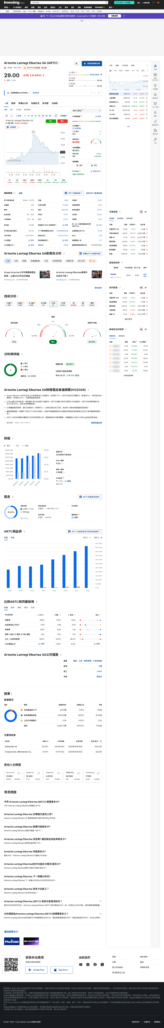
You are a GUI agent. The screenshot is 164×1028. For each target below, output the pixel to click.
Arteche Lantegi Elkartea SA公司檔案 (31, 655)
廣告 (142, 962)
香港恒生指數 (114, 94)
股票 (7, 11)
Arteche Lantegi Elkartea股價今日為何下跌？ (72, 274)
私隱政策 (147, 1022)
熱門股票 (113, 287)
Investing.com (61, 280)
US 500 (112, 114)
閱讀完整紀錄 (96, 423)
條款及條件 (136, 1022)
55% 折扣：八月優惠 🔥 (124, 2)
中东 (82, 11)
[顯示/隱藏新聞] (56, 115)
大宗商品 (125, 65)
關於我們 (143, 957)
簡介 (11, 110)
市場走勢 (113, 211)
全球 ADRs (56, 11)
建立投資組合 (117, 967)
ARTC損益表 (13, 531)
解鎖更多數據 (94, 75)
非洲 (93, 11)
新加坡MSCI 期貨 (115, 102)
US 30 (111, 110)
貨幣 (110, 65)
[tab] (9, 304)
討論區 (55, 103)
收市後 (48, 11)
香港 (24, 11)
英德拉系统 (70, 773)
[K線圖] (6, 115)
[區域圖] (11, 115)
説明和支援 (144, 967)
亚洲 (88, 11)
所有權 (18, 110)
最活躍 (111, 218)
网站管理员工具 (118, 972)
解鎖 (42, 644)
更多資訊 (36, 93)
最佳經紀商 (114, 262)
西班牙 (99, 676)
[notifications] (153, 2)
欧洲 (77, 11)
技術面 (45, 103)
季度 (12, 537)
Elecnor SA (10, 773)
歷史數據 (27, 110)
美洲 (72, 11)
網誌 (114, 957)
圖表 (13, 103)
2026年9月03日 (62, 231)
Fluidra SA (30, 773)
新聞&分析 (23, 103)
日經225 (112, 106)
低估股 (99, 11)
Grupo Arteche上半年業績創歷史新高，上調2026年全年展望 (20, 274)
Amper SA (49, 773)
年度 (6, 537)
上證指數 (112, 98)
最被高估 (122, 336)
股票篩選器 (88, 7)
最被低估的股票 (116, 329)
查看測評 (144, 275)
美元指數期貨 (114, 118)
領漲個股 (120, 218)
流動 (114, 962)
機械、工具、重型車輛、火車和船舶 (87, 661)
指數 (117, 65)
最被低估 (112, 336)
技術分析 (10, 296)
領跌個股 (129, 218)
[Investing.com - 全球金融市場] (14, 2)
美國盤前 (41, 11)
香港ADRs (65, 11)
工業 (100, 666)
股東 (7, 694)
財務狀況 (35, 103)
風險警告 (157, 1022)
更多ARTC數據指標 (94, 193)
